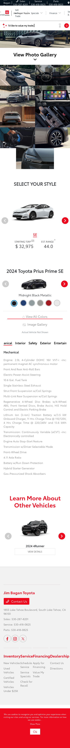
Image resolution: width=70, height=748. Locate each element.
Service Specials (25, 674)
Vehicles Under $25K (11, 689)
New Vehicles (12, 663)
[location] (68, 2)
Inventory (12, 655)
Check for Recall (26, 683)
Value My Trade (38, 674)
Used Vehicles (9, 670)
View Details (35, 551)
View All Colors (36, 316)
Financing (41, 655)
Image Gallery (37, 324)
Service (26, 655)
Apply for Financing (39, 665)
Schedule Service (26, 665)
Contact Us (18, 601)
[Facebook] (7, 638)
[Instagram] (15, 638)
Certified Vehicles (9, 679)
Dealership (59, 655)
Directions (56, 668)
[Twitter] (23, 638)
